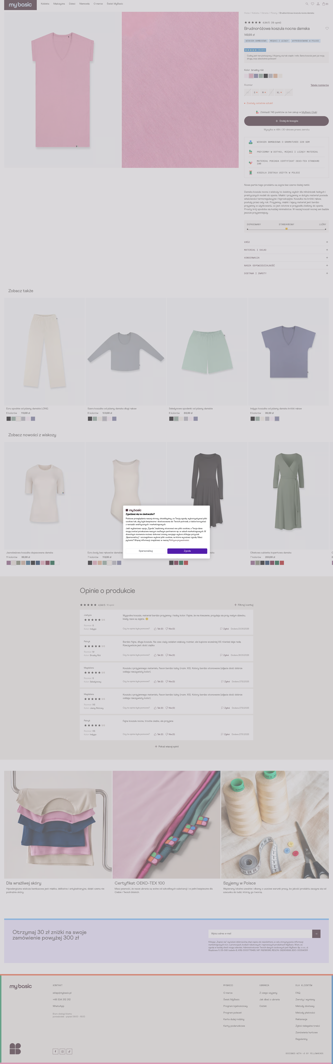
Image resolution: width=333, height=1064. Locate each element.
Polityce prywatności (179, 540)
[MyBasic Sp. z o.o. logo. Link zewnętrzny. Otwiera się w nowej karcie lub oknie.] (133, 510)
